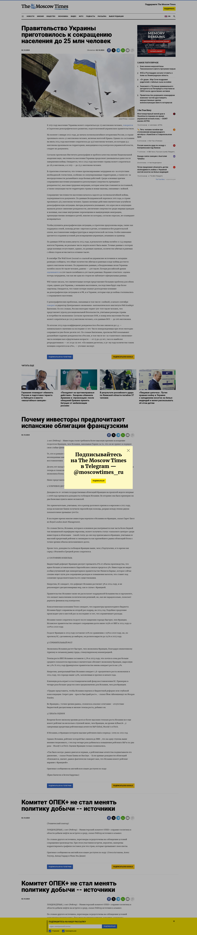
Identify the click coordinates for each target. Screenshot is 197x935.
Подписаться (98, 481)
